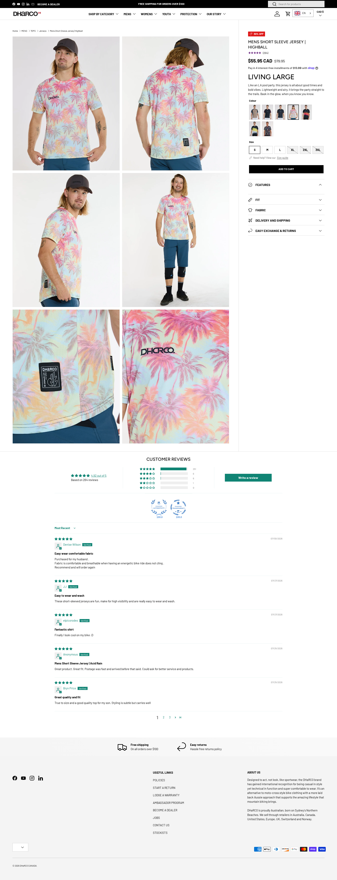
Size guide (282, 158)
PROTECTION (188, 14)
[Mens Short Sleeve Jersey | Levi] (254, 112)
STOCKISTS (160, 832)
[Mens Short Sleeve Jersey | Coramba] (267, 112)
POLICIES (159, 780)
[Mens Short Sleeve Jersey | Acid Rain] (254, 128)
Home (15, 31)
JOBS (156, 817)
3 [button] (170, 717)
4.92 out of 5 (98, 475)
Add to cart (286, 169)
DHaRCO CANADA (28, 865)
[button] (288, 14)
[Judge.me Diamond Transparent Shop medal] (178, 507)
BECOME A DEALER (48, 4)
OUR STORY (214, 14)
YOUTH (166, 14)
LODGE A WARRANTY (166, 795)
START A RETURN (164, 787)
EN (304, 13)
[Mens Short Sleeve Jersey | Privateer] (267, 128)
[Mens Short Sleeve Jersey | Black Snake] (306, 112)
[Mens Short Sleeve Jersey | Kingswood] (280, 112)
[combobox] (296, 4)
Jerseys (42, 31)
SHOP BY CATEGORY (101, 14)
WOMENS (147, 14)
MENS (127, 14)
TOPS (33, 31)
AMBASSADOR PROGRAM (168, 802)
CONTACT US (161, 825)
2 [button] (163, 717)
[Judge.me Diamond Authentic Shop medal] (159, 507)
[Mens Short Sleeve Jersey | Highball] (293, 112)
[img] (63, 539)
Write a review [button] (248, 477)
